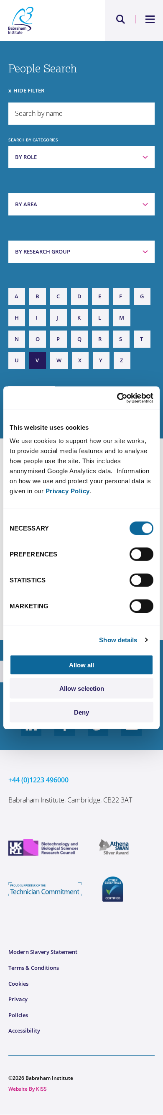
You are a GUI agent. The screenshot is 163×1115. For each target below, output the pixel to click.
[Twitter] (98, 732)
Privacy (18, 999)
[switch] (141, 554)
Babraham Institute (45, 20)
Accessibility (24, 1030)
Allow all (81, 664)
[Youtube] (131, 732)
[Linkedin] (31, 732)
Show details (118, 639)
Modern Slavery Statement (42, 952)
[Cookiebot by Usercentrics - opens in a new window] (117, 397)
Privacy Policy (68, 490)
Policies (18, 1015)
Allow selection (81, 688)
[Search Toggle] (120, 19)
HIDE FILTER (28, 90)
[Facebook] (64, 732)
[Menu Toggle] (150, 19)
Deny (81, 711)
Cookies (18, 983)
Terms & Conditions (33, 967)
